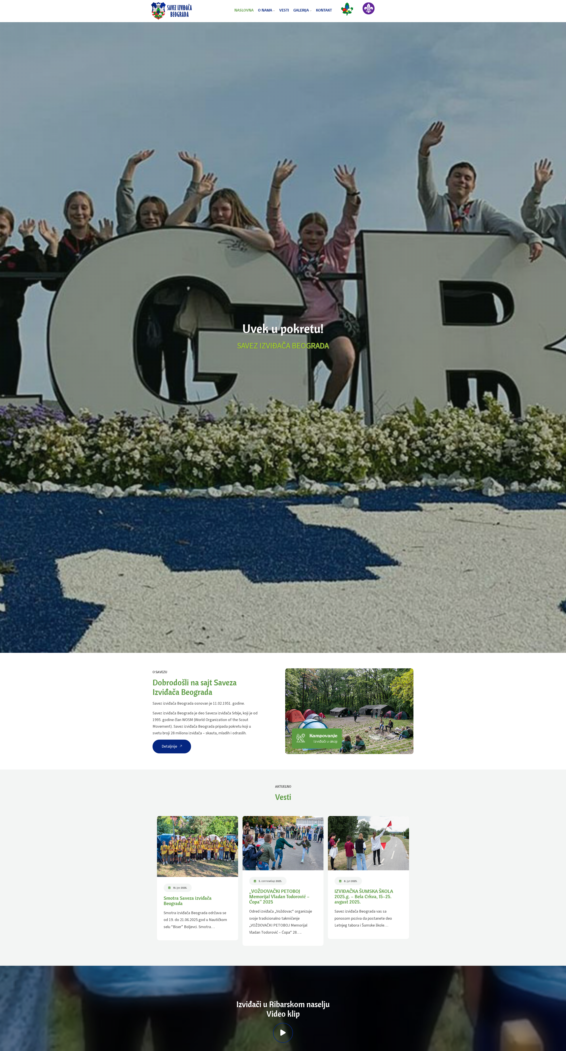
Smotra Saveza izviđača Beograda (188, 900)
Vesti (284, 10)
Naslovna (244, 10)
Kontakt (324, 10)
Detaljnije (170, 746)
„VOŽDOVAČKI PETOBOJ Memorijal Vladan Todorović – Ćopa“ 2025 (279, 896)
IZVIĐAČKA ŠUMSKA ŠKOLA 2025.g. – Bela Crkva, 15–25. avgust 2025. (364, 896)
